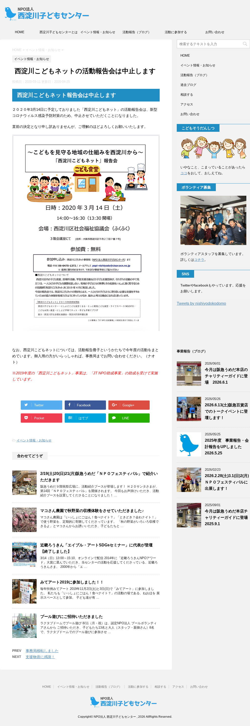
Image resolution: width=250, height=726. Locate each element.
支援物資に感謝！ (40, 657)
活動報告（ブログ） (137, 32)
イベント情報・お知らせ (97, 32)
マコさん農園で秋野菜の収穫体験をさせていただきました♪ (92, 511)
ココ (183, 173)
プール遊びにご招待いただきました (71, 616)
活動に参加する (176, 32)
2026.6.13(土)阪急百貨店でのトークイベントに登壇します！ (226, 411)
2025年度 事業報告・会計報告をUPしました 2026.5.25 (227, 446)
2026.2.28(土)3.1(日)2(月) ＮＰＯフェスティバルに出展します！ (227, 482)
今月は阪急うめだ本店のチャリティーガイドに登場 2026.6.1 (226, 376)
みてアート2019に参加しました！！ (72, 582)
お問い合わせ (214, 32)
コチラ (199, 260)
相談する (186, 94)
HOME (19, 32)
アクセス (186, 104)
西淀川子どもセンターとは (59, 32)
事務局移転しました (42, 651)
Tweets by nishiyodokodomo (201, 303)
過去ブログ (188, 85)
